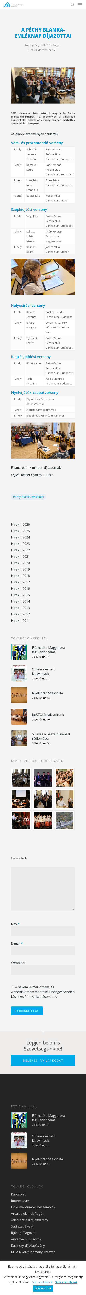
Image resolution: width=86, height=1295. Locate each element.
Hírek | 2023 (20, 543)
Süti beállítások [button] (42, 1282)
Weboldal (18, 963)
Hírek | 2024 (20, 537)
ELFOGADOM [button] (43, 1288)
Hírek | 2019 (20, 569)
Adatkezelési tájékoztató (29, 1220)
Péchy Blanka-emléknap (28, 497)
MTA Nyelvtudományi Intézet (33, 1252)
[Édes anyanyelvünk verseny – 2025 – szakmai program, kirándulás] (65, 820)
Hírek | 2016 (20, 588)
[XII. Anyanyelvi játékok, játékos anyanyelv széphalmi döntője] (21, 799)
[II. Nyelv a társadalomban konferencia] (43, 778)
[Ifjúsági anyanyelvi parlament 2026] (43, 799)
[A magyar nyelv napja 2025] (21, 820)
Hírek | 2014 (20, 601)
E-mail (17, 943)
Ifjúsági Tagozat (23, 1233)
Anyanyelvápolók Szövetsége (42, 45)
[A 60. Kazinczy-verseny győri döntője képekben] (65, 778)
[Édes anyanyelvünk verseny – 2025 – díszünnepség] (43, 820)
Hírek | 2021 (20, 556)
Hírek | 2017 (20, 582)
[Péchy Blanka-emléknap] (65, 799)
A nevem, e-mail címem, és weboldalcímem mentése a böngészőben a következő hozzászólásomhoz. (43, 992)
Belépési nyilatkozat (43, 1060)
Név (15, 924)
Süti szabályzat (22, 1226)
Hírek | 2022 (20, 550)
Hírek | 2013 (20, 608)
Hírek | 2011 (20, 620)
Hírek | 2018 (20, 576)
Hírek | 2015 (20, 595)
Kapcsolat (18, 1194)
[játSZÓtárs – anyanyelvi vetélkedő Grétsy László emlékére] (21, 778)
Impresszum (20, 1200)
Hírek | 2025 (20, 531)
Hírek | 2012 (20, 614)
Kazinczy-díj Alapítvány (28, 1245)
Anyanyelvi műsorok (26, 1239)
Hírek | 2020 (20, 563)
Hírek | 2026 (20, 524)
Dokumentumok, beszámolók (33, 1207)
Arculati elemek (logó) (27, 1213)
